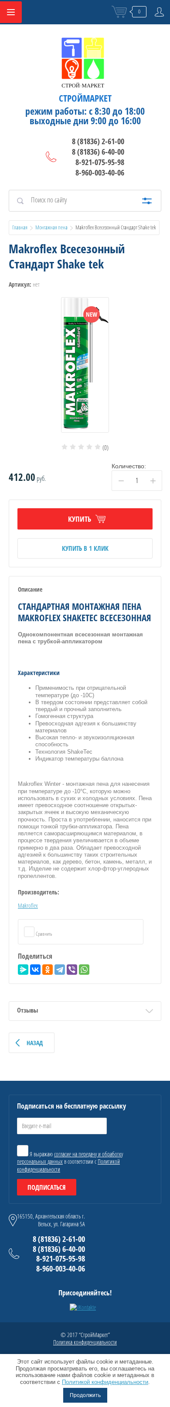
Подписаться (46, 1187)
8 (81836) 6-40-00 (98, 151)
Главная (19, 227)
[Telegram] (59, 969)
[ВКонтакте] (35, 969)
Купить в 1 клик (85, 548)
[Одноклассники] (47, 969)
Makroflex (28, 905)
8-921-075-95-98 (99, 162)
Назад (35, 1043)
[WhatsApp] (84, 969)
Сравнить (43, 933)
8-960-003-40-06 (99, 172)
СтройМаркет (85, 98)
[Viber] (72, 969)
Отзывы (27, 1010)
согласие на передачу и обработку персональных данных (70, 1158)
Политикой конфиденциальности (105, 1382)
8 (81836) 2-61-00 (98, 141)
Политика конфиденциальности (85, 1342)
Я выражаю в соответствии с (70, 1161)
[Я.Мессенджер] (23, 969)
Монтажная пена (51, 227)
